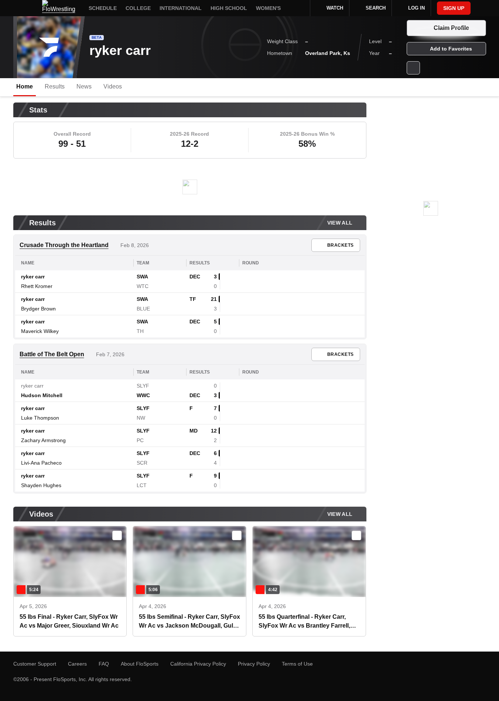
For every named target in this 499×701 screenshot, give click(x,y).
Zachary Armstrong (43, 440)
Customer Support (34, 664)
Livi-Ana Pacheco (41, 463)
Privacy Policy (254, 664)
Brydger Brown (38, 309)
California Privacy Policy (198, 664)
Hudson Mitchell (41, 395)
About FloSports (139, 664)
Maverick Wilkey (40, 331)
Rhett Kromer (36, 286)
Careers (77, 664)
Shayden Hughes (41, 485)
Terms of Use (297, 664)
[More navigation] (299, 8)
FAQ (104, 664)
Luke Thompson (40, 418)
